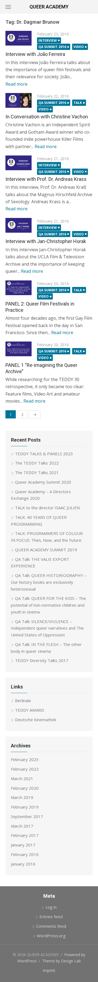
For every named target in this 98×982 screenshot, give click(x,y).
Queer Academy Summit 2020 (43, 482)
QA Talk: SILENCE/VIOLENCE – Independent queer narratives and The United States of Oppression (47, 628)
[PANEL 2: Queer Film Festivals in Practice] (18, 287)
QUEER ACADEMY (49, 7)
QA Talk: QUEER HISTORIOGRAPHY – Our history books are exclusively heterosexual (48, 582)
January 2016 (23, 864)
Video (79, 46)
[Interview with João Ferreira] (18, 38)
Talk (78, 102)
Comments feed (51, 926)
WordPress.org (51, 935)
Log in (51, 907)
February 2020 (25, 788)
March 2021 (22, 778)
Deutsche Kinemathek (35, 719)
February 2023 (25, 759)
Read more (16, 84)
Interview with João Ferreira (35, 54)
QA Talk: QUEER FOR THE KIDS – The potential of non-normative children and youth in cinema (48, 605)
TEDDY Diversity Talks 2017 (41, 660)
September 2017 (27, 816)
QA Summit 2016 (52, 46)
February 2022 (25, 769)
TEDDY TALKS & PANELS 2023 (44, 453)
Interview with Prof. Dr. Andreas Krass (46, 179)
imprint (49, 970)
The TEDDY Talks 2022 (37, 463)
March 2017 (22, 826)
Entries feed (51, 916)
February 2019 (25, 807)
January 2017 (23, 845)
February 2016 (25, 854)
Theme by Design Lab (61, 960)
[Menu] (8, 6)
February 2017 (25, 835)
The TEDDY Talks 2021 (37, 472)
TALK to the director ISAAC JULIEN (47, 507)
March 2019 (22, 797)
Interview (47, 40)
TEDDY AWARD (29, 710)
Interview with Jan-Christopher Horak (45, 241)
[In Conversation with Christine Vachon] (18, 100)
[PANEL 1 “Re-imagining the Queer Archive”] (18, 349)
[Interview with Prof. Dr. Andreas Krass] (18, 162)
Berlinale (23, 700)
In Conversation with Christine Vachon (46, 116)
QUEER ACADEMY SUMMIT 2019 (46, 549)
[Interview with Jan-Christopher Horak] (18, 225)
